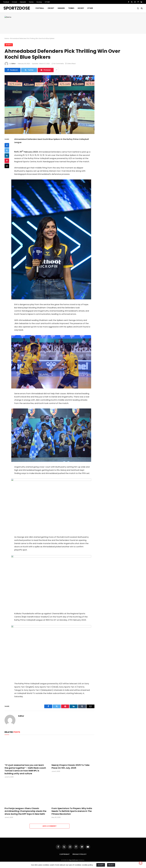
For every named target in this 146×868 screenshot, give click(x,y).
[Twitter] (7, 150)
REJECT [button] (111, 865)
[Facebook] (7, 145)
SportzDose (73, 860)
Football (6, 2)
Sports (9, 45)
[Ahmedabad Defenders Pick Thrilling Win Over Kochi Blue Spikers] (49, 104)
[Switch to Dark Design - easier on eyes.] (138, 8)
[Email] (7, 165)
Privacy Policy (79, 854)
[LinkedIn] (7, 155)
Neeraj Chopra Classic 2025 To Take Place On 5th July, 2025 (70, 766)
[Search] (141, 8)
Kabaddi (23, 2)
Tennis (31, 2)
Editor (14, 64)
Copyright (65, 854)
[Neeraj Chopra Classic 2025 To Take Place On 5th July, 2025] (73, 750)
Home (7, 38)
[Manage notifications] (140, 863)
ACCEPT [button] (101, 865)
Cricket (14, 2)
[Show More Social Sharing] (56, 70)
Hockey (39, 2)
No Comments (59, 64)
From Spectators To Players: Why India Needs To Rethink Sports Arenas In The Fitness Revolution (72, 811)
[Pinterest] (7, 160)
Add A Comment (49, 826)
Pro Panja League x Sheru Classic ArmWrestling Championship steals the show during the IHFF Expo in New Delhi (25, 811)
